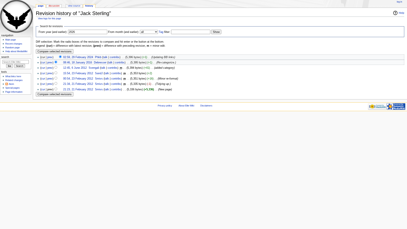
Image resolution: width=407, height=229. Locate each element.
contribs (115, 57)
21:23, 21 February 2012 (78, 89)
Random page (12, 47)
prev (50, 57)
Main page (10, 39)
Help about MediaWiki (16, 51)
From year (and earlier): (53, 32)
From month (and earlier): (123, 32)
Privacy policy (165, 105)
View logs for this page (49, 18)
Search (5, 57)
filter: (164, 32)
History (89, 5)
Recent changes (13, 43)
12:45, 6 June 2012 (75, 67)
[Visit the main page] (16, 16)
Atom (11, 84)
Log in (399, 1)
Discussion (54, 5)
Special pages (12, 88)
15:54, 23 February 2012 (78, 73)
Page (40, 5)
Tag (161, 32)
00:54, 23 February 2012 (78, 78)
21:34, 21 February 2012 (78, 83)
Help (401, 12)
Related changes (14, 80)
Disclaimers (206, 105)
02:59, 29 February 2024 (78, 57)
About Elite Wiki (186, 105)
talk (105, 57)
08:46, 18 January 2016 (77, 62)
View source (74, 5)
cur (43, 62)
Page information (13, 92)
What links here (13, 76)
